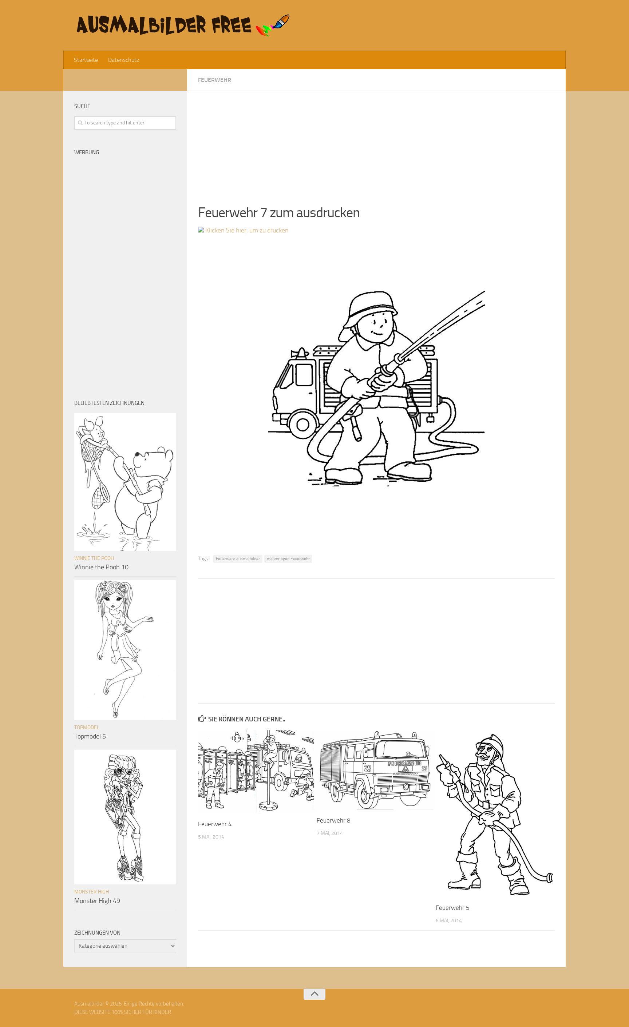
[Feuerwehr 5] (495, 813)
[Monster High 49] (125, 817)
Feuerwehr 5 (453, 907)
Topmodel (86, 727)
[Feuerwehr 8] (376, 770)
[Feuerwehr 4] (257, 772)
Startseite (86, 59)
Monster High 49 (97, 901)
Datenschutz (123, 59)
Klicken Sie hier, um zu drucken (246, 230)
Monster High (91, 892)
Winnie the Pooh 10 (101, 567)
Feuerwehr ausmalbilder (238, 558)
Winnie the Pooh (94, 558)
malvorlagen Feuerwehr (288, 558)
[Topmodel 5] (125, 650)
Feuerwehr (214, 79)
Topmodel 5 (90, 736)
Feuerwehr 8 (334, 820)
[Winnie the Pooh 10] (125, 482)
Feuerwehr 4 (215, 824)
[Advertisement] (376, 142)
